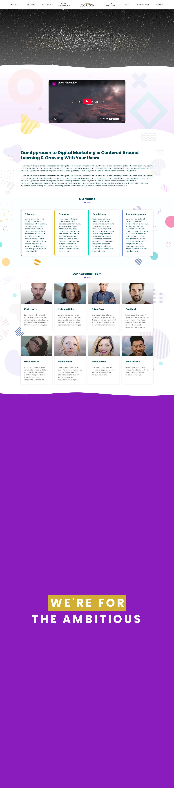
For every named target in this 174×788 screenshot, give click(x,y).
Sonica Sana (65, 361)
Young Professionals (64, 4)
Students (31, 5)
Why (126, 5)
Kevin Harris (30, 309)
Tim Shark (130, 309)
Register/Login (143, 5)
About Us (14, 5)
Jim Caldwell (132, 361)
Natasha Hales (66, 309)
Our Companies (110, 4)
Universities (47, 5)
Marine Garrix (31, 361)
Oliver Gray (98, 309)
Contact (159, 5)
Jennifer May (99, 361)
